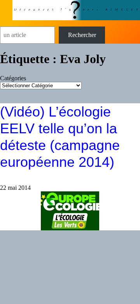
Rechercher (82, 35)
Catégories (13, 78)
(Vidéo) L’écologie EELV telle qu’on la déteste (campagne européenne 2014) (60, 137)
